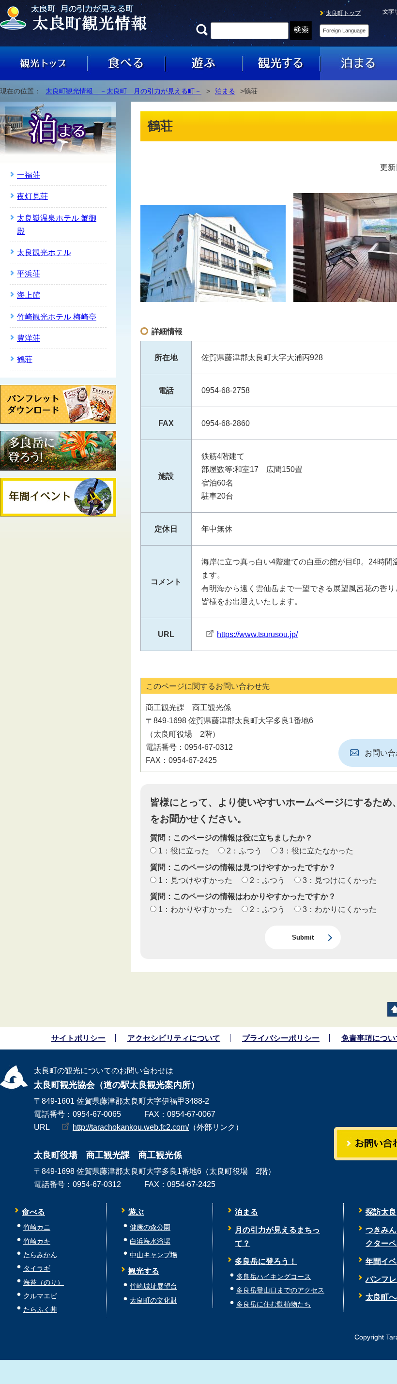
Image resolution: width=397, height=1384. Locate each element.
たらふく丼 (40, 1309)
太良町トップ (343, 13)
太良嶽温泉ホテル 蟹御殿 (56, 224)
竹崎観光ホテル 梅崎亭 (56, 317)
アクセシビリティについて (173, 1038)
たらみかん (40, 1255)
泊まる (225, 91)
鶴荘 (24, 359)
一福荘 (28, 175)
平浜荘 (28, 274)
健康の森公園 (150, 1227)
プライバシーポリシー (281, 1038)
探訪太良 (381, 1212)
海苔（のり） (43, 1282)
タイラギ (36, 1268)
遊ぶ (136, 1212)
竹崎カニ (36, 1227)
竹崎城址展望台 (153, 1286)
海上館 (28, 295)
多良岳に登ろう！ (266, 1261)
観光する (143, 1271)
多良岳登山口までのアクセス (280, 1290)
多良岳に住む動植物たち (273, 1304)
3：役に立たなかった (315, 851)
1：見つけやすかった (194, 880)
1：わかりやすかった (194, 909)
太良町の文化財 (153, 1300)
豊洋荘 (28, 338)
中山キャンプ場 (153, 1255)
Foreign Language (344, 30)
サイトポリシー (78, 1038)
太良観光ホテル (44, 252)
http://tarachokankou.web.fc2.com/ (131, 1127)
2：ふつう (243, 851)
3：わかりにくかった (339, 909)
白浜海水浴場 (150, 1241)
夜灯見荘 (32, 196)
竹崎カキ (36, 1241)
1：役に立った (182, 851)
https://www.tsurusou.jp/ (257, 634)
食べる (33, 1212)
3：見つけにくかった (339, 880)
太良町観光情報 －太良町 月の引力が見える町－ (123, 91)
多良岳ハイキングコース (273, 1276)
